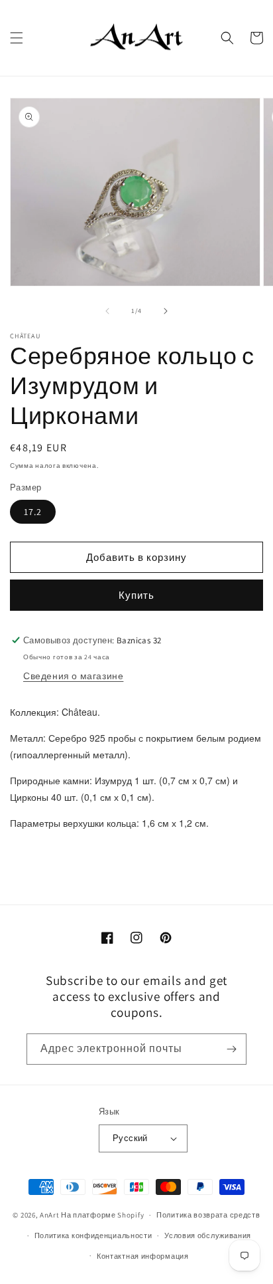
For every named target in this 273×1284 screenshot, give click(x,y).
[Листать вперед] (165, 311)
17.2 (33, 512)
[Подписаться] (231, 1049)
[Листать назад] (107, 311)
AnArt (50, 1215)
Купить (136, 595)
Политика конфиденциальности (93, 1235)
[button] (16, 38)
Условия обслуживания (207, 1235)
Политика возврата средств (208, 1215)
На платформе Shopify (102, 1215)
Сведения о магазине (73, 676)
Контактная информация (143, 1256)
